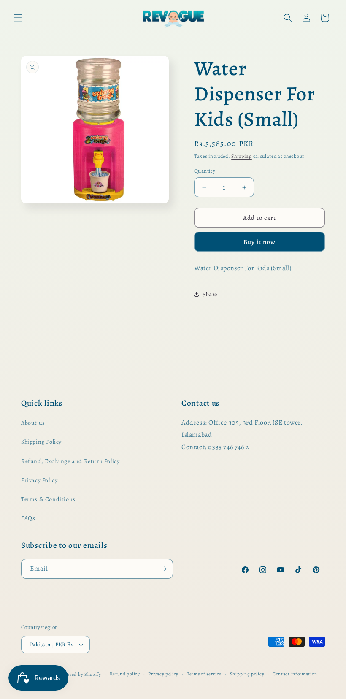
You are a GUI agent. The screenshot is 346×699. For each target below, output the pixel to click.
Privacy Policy (39, 480)
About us (33, 423)
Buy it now (259, 242)
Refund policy (125, 674)
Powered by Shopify (79, 674)
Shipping (241, 156)
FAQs (28, 518)
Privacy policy (163, 674)
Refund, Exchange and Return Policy (70, 461)
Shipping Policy (41, 442)
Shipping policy (247, 674)
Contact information (295, 674)
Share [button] (210, 294)
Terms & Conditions (48, 499)
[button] (17, 17)
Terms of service (204, 674)
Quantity (204, 170)
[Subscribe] (163, 569)
